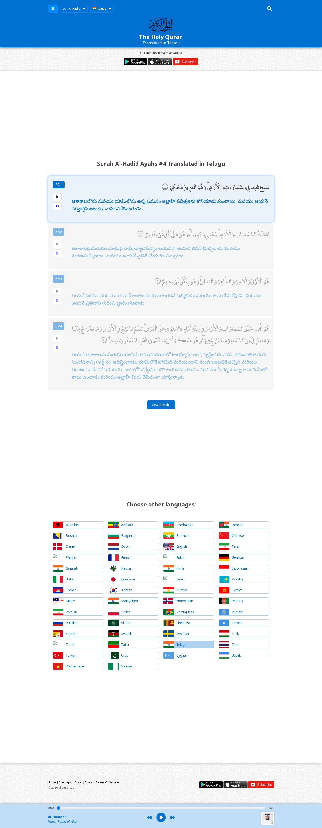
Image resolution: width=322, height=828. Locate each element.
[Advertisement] (161, 112)
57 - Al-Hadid (71, 9)
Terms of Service (107, 782)
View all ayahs (161, 405)
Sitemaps (65, 782)
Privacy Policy (84, 782)
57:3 (58, 279)
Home (52, 782)
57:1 (59, 184)
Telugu (101, 9)
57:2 (58, 231)
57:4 (58, 326)
